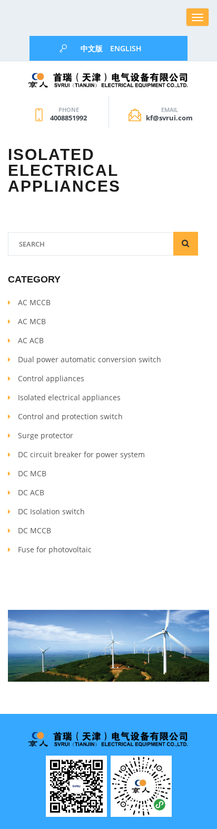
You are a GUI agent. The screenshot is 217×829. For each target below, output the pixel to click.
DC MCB (32, 473)
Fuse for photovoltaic (55, 549)
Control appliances (51, 378)
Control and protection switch (70, 416)
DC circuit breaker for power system (81, 454)
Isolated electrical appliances (69, 397)
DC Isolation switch (51, 511)
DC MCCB (34, 530)
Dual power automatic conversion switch (89, 359)
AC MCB (32, 321)
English (126, 48)
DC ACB (31, 492)
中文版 (92, 48)
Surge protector (45, 435)
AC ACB (31, 340)
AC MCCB (34, 302)
